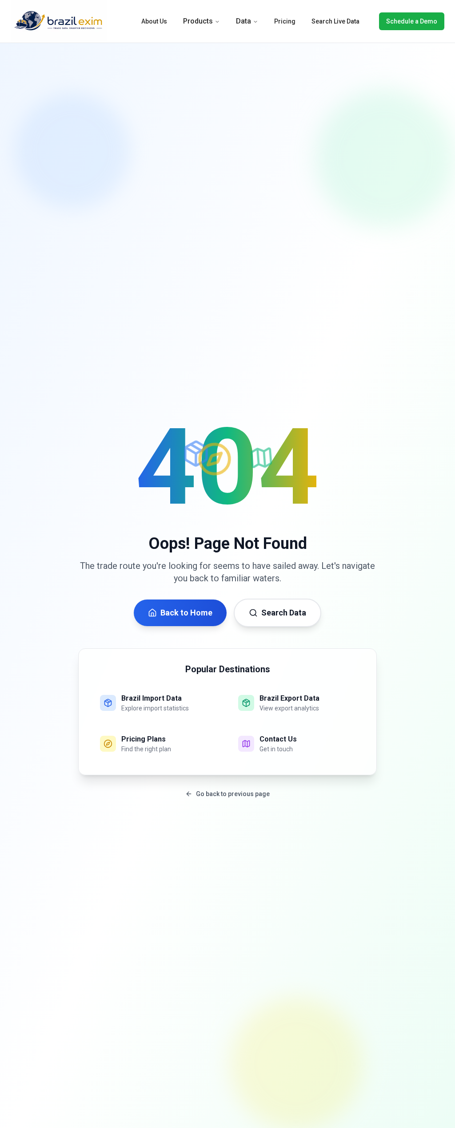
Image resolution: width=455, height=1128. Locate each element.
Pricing (284, 21)
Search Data (283, 612)
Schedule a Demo (411, 21)
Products (198, 21)
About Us (154, 21)
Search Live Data (335, 21)
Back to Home (186, 612)
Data (243, 21)
